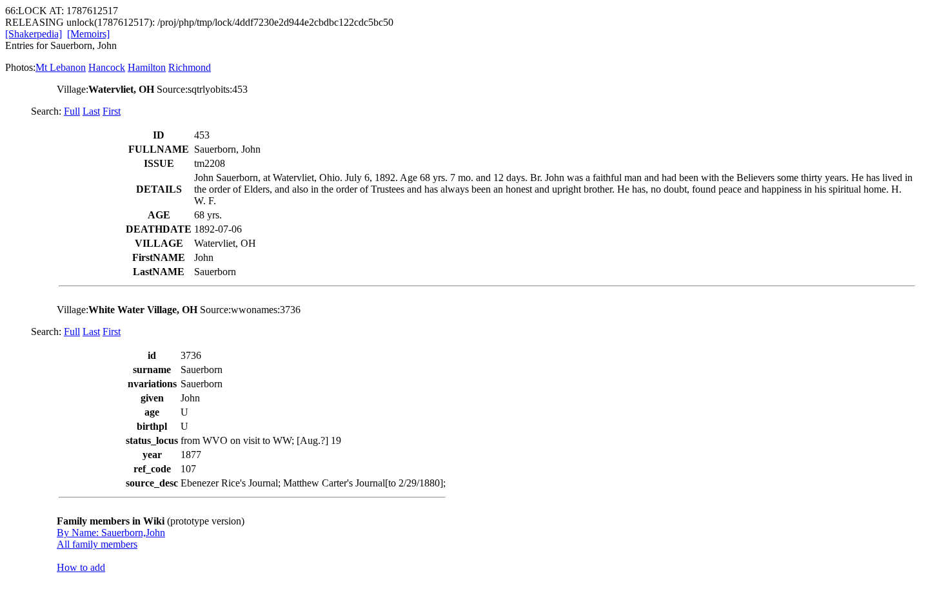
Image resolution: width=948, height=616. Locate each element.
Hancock (106, 67)
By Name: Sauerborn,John (111, 532)
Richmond (189, 67)
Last (91, 111)
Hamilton (147, 67)
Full (72, 111)
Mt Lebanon (60, 67)
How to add (81, 567)
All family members (97, 544)
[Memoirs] (88, 33)
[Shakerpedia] (33, 33)
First (112, 111)
